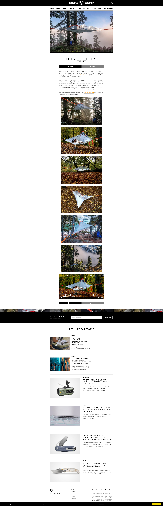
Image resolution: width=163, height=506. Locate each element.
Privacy (73, 496)
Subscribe (108, 317)
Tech (64, 8)
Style (79, 8)
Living (73, 335)
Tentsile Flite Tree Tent (82, 75)
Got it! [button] (156, 504)
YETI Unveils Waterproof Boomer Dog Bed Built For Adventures (79, 341)
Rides (58, 8)
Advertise (74, 494)
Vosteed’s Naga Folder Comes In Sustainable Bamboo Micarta (95, 465)
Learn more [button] (101, 504)
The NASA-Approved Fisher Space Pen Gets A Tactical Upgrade (97, 410)
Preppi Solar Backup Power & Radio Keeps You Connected (97, 382)
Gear (52, 8)
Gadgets (71, 8)
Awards (73, 498)
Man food (86, 8)
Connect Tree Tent (89, 93)
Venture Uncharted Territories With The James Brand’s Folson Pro (97, 437)
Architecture (96, 8)
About (73, 489)
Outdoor (86, 377)
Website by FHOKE (53, 494)
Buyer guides (108, 8)
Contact (73, 491)
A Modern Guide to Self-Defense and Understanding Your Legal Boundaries (81, 361)
